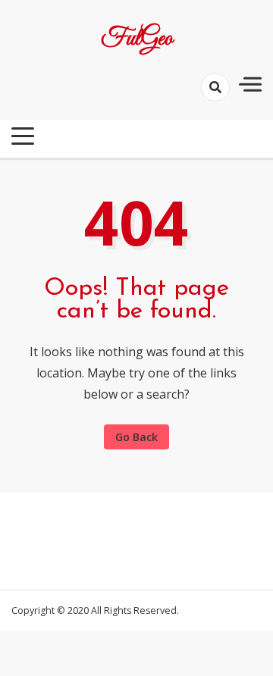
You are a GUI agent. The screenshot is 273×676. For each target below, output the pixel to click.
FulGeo (137, 39)
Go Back (136, 437)
